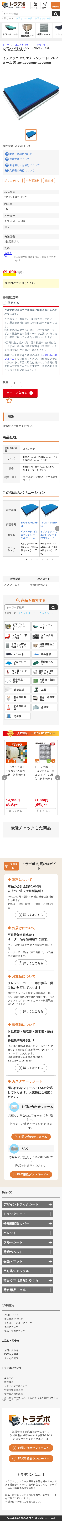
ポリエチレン (12, 180)
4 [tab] (42, 559)
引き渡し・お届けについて (24, 165)
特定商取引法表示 (13, 1389)
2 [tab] (32, 559)
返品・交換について (14, 1331)
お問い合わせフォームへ (34, 1447)
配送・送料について (20, 154)
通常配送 (8, 254)
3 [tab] (37, 559)
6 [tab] (52, 559)
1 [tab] (26, 559)
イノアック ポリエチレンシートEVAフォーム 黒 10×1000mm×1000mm (49, 535)
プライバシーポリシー (16, 1385)
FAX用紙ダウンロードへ (33, 1174)
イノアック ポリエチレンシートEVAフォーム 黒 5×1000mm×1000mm (29, 535)
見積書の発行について (22, 170)
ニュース (9, 1378)
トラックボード (24, 18)
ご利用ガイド (11, 1315)
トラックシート (43, 18)
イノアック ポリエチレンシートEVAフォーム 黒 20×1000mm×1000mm (26, 49)
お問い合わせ (11, 1350)
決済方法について (19, 159)
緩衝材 (49, 180)
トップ (6, 45)
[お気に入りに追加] (9, 400)
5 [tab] (47, 559)
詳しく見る (15, 810)
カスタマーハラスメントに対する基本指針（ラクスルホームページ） (30, 1398)
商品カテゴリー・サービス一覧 (30, 45)
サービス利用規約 (13, 1393)
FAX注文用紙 (11, 1354)
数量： (7, 382)
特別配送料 (33, 180)
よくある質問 (11, 1358)
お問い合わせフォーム (33, 1136)
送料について (11, 1327)
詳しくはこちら (33, 914)
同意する (13, 302)
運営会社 (9, 1381)
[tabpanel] (29, 528)
